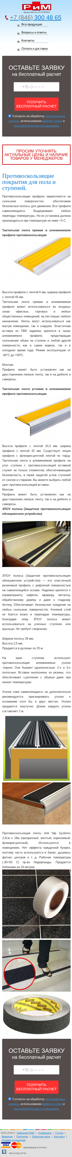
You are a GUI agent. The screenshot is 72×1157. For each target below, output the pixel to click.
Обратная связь (41, 1136)
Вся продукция (31, 24)
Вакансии (7, 1136)
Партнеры (22, 1136)
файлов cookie (52, 121)
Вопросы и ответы (34, 32)
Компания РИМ (25, 1133)
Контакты (27, 40)
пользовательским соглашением (36, 125)
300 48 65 (35, 17)
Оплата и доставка (34, 48)
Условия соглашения (14, 1140)
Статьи (59, 1133)
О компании (44, 1133)
